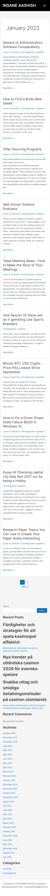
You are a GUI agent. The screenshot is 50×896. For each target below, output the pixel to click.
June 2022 (7, 810)
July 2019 (7, 857)
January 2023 (9, 780)
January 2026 (9, 733)
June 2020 (7, 840)
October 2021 (9, 831)
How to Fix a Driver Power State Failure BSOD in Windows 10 (23, 422)
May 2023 (7, 763)
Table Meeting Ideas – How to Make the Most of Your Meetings (24, 265)
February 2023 (9, 776)
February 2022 (9, 827)
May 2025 (7, 750)
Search (6, 606)
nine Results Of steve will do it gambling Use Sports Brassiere (23, 319)
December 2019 (10, 848)
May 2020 (7, 844)
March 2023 (8, 771)
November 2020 (10, 836)
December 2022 (10, 784)
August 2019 (8, 853)
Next (25, 586)
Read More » (8, 87)
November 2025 (10, 742)
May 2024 (7, 754)
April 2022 (7, 819)
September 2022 (10, 797)
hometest (7, 869)
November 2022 (10, 789)
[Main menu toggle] (44, 5)
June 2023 (7, 759)
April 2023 (7, 767)
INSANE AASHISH (19, 5)
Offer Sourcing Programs (22, 149)
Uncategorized (27, 52)
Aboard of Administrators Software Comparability (22, 45)
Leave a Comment (11, 52)
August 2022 (8, 801)
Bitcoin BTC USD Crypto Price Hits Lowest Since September (21, 367)
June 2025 (7, 746)
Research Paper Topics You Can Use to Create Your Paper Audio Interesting (24, 534)
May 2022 (7, 814)
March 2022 (8, 823)
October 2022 (9, 793)
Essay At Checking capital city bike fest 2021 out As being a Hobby (23, 476)
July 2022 (7, 806)
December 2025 (10, 737)
